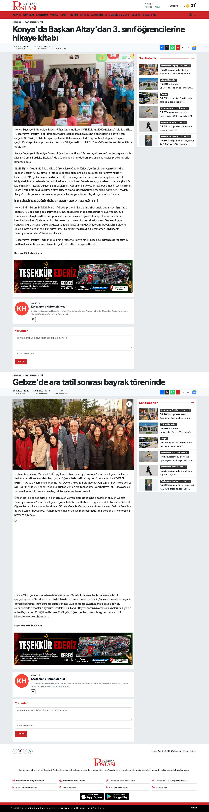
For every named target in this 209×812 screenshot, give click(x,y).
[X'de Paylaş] (166, 47)
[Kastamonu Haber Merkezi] (22, 308)
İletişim (193, 751)
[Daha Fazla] (178, 47)
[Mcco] (73, 276)
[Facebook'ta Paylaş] (162, 47)
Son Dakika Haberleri (118, 787)
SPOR (64, 15)
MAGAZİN (97, 15)
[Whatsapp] (30, 751)
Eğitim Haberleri (34, 22)
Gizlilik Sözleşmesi (172, 751)
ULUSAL (136, 15)
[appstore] (92, 796)
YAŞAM (54, 15)
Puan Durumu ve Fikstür (26, 787)
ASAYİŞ (17, 15)
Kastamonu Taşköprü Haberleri (175, 66)
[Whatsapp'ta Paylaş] (172, 47)
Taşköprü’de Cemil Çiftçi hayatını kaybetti (176, 128)
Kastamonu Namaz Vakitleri (122, 781)
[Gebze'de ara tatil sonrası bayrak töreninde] (73, 434)
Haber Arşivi (157, 751)
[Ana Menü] (195, 15)
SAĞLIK (84, 15)
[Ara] (191, 15)
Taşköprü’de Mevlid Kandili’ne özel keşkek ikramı (175, 72)
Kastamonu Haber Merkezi (48, 306)
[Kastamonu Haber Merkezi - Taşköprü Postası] (25, 6)
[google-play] (117, 796)
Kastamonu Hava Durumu (74, 781)
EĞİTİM (74, 15)
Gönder (21, 361)
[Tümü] (192, 58)
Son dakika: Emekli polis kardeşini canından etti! (176, 100)
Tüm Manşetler (69, 787)
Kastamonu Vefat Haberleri (173, 122)
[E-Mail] (33, 319)
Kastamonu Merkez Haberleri (174, 108)
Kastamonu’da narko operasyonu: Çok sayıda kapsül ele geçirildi (176, 114)
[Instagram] (25, 751)
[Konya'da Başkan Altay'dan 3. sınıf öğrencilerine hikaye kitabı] (73, 90)
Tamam (194, 808)
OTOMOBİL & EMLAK (117, 15)
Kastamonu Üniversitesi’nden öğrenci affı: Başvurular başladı (175, 86)
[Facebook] (15, 751)
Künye (186, 751)
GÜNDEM (28, 15)
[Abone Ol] (194, 48)
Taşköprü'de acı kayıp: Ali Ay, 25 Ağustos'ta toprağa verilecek (177, 142)
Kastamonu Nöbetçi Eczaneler (30, 781)
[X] (20, 751)
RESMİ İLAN (149, 15)
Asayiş (164, 94)
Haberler (17, 22)
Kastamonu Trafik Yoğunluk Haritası (172, 781)
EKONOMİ (42, 15)
